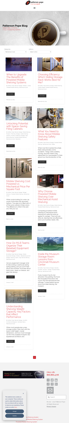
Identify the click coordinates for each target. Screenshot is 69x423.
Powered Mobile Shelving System (26, 422)
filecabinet (18, 139)
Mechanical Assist (23, 87)
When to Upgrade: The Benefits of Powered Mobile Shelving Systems (16, 78)
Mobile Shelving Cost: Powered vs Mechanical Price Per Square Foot (18, 185)
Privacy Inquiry (51, 406)
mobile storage (41, 87)
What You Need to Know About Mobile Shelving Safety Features (49, 135)
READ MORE (10, 94)
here (15, 407)
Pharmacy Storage (15, 133)
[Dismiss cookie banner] (23, 394)
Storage (49, 269)
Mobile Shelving (58, 85)
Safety (53, 144)
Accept (14, 411)
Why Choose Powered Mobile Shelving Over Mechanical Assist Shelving (48, 196)
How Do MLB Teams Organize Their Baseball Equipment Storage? (17, 246)
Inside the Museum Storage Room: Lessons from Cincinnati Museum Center (48, 259)
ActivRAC (40, 269)
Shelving (13, 257)
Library (29, 85)
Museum (8, 133)
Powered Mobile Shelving (13, 87)
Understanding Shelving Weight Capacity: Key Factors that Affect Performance (18, 312)
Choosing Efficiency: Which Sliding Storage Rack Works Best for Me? (50, 78)
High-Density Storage (17, 85)
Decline (15, 415)
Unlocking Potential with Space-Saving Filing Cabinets (17, 126)
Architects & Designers (11, 322)
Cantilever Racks (21, 322)
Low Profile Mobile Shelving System (27, 417)
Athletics (25, 85)
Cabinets (56, 268)
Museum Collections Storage (18, 135)
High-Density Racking (24, 257)
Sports (16, 257)
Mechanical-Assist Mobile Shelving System (29, 419)
